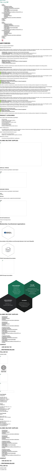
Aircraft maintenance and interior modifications (12, 17)
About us (3, 5)
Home (3, 4)
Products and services (6, 12)
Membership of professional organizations (11, 8)
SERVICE (6, 16)
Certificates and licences (8, 7)
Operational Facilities (8, 6)
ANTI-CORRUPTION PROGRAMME (11, 10)
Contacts (3, 20)
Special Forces (7, 13)
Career (3, 19)
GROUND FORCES (8, 15)
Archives (3, 342)
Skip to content (2, 0)
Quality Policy (6, 9)
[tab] (26, 121)
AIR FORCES (6, 14)
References (4, 18)
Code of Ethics (7, 28)
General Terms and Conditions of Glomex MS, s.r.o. (13, 29)
